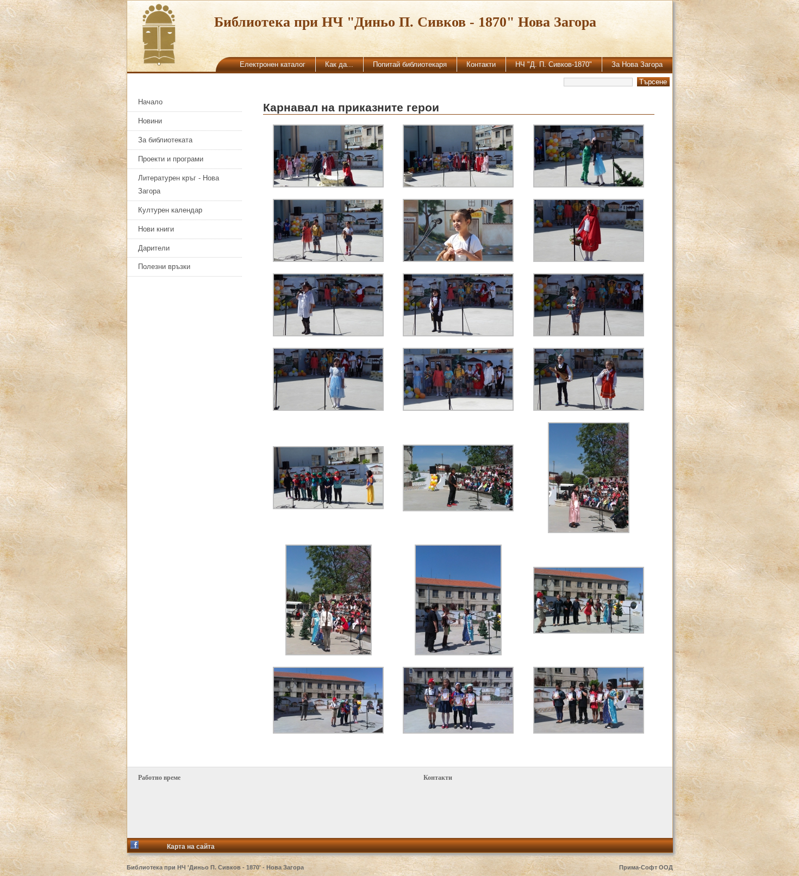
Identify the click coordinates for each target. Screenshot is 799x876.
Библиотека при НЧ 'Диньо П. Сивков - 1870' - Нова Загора (215, 867)
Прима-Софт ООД (646, 867)
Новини (150, 121)
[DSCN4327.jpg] (458, 184)
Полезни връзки (164, 266)
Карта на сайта (191, 846)
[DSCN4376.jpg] (458, 408)
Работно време (159, 777)
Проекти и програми (170, 159)
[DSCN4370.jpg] (458, 333)
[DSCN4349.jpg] (328, 259)
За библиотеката (165, 140)
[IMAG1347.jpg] (588, 530)
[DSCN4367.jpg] (328, 333)
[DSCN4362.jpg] (588, 259)
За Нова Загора (637, 64)
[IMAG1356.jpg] (458, 731)
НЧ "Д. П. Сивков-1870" (553, 64)
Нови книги (156, 229)
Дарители (154, 248)
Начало (150, 102)
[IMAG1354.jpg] (328, 731)
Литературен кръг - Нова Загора (178, 184)
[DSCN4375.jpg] (328, 408)
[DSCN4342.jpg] (588, 184)
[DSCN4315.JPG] (328, 184)
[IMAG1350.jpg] (458, 652)
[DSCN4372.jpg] (588, 333)
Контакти (481, 64)
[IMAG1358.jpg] (588, 731)
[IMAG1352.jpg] (588, 631)
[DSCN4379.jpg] (588, 408)
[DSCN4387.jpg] (328, 506)
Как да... (339, 64)
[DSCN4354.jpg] (458, 259)
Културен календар (170, 210)
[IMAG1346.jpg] (458, 508)
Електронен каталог (272, 64)
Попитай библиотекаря (410, 64)
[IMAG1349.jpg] (328, 652)
